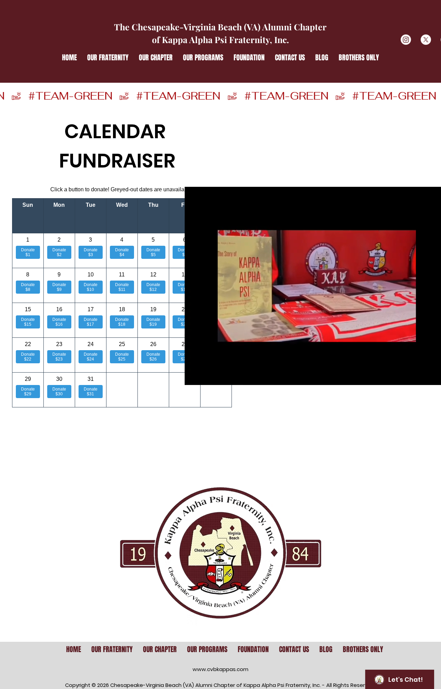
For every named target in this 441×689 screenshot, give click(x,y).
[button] (108, 57)
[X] (426, 39)
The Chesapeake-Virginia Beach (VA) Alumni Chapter (220, 26)
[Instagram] (406, 39)
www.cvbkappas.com (220, 669)
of (157, 39)
